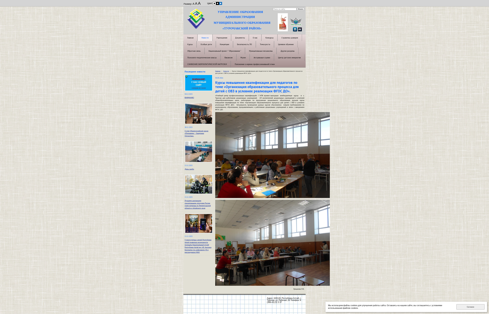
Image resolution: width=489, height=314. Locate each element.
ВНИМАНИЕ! (189, 97)
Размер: (188, 4)
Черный (217, 3)
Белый (214, 3)
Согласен (470, 307)
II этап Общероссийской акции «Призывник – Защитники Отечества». (196, 133)
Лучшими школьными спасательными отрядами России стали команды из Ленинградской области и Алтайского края (198, 204)
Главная (217, 71)
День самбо (189, 169)
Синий (220, 3)
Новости (226, 71)
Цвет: (210, 3)
